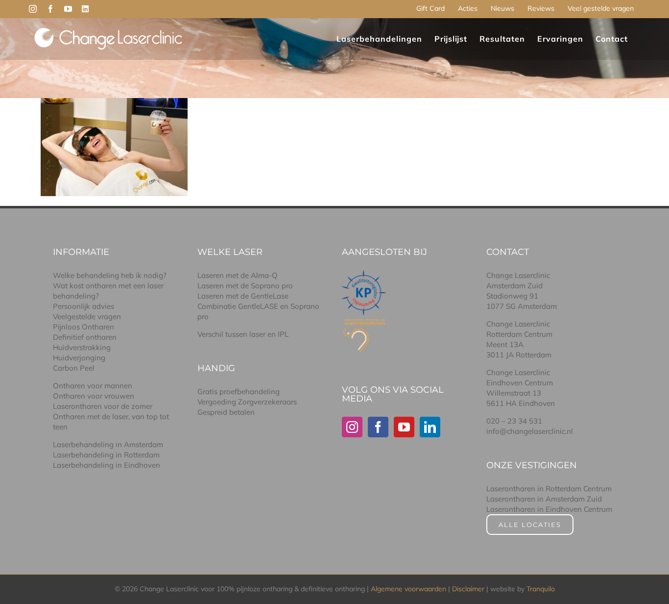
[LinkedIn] (430, 427)
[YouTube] (404, 427)
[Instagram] (352, 427)
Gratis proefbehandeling (238, 391)
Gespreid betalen (226, 412)
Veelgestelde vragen (87, 316)
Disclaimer (468, 588)
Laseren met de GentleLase (242, 296)
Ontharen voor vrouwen (93, 396)
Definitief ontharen (85, 337)
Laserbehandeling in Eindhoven (106, 465)
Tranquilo (540, 588)
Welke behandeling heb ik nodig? (110, 275)
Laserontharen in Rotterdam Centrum (549, 488)
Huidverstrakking (82, 347)
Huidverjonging (79, 357)
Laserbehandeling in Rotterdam (106, 454)
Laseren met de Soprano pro (245, 285)
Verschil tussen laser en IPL (242, 334)
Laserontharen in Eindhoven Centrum (549, 509)
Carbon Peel (74, 368)
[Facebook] (378, 427)
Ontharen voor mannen (92, 385)
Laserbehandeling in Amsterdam (108, 444)
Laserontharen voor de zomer (102, 406)
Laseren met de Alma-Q (237, 275)
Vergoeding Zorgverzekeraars (247, 401)
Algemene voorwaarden (408, 588)
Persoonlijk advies (83, 306)
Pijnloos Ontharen (83, 326)
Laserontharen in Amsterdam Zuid (544, 498)
